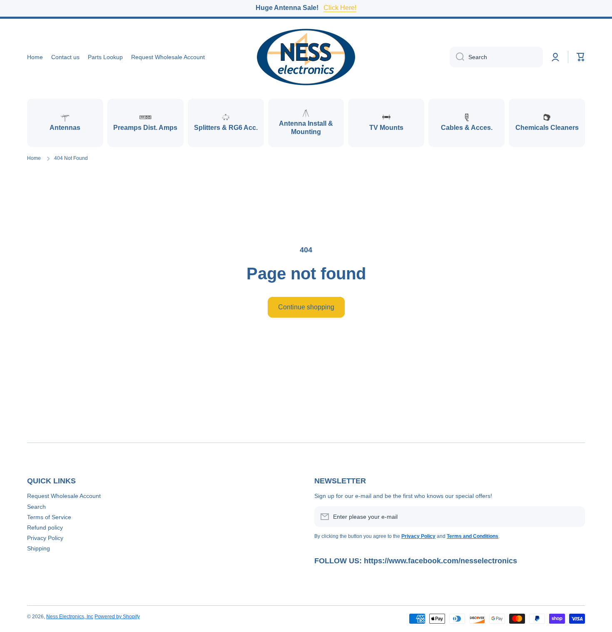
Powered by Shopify (117, 617)
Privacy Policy (45, 538)
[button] (581, 57)
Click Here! (339, 7)
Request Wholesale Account (64, 496)
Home (34, 158)
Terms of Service (49, 517)
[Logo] (306, 57)
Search (36, 506)
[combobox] (496, 57)
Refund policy (45, 527)
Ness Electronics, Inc (69, 617)
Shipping (38, 548)
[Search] (457, 57)
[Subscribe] (574, 516)
